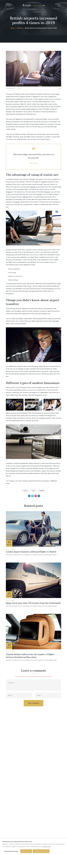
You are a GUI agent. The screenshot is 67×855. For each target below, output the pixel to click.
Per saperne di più (46, 846)
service (25, 490)
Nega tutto (26, 851)
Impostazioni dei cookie (11, 851)
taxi (34, 490)
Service (8, 549)
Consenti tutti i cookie (41, 851)
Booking (19, 88)
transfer (42, 490)
